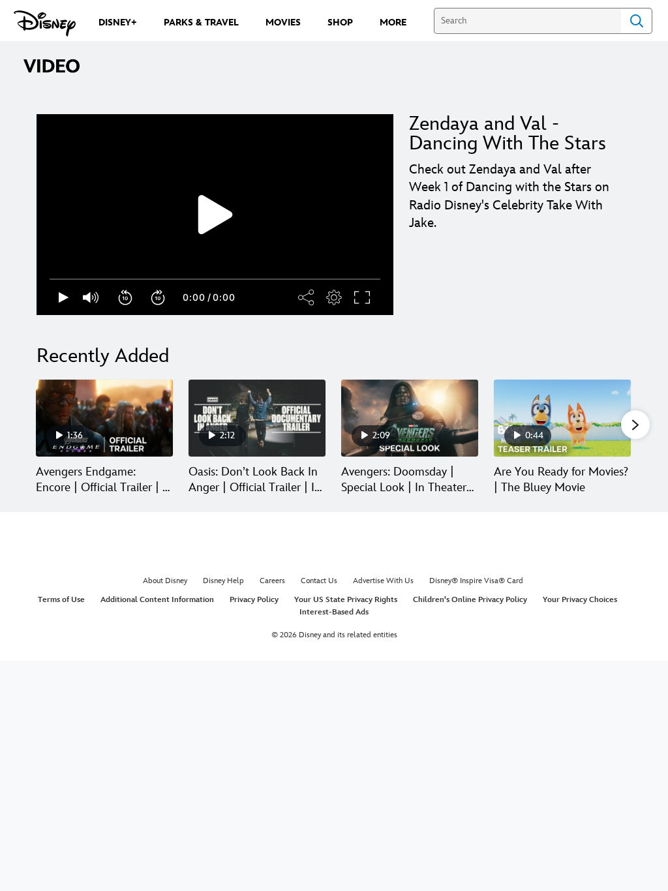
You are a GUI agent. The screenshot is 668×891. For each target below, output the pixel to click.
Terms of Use (61, 600)
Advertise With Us (383, 581)
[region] (215, 214)
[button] (125, 297)
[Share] (306, 297)
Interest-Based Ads (334, 612)
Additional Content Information (157, 600)
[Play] (63, 297)
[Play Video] (215, 214)
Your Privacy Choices (580, 600)
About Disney (165, 581)
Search (636, 21)
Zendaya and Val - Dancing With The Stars (507, 133)
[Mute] (91, 297)
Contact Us (319, 581)
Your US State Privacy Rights (345, 600)
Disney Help (223, 581)
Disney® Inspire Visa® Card (476, 581)
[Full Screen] (362, 297)
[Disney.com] (45, 23)
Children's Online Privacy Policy (470, 600)
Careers (272, 581)
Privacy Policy (254, 600)
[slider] (215, 279)
